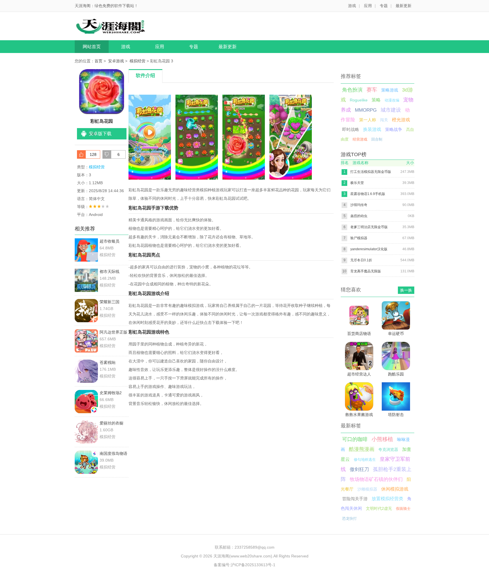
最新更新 (403, 5)
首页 (98, 61)
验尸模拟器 (358, 238)
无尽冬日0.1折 (361, 260)
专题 (384, 5)
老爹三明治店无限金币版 (369, 227)
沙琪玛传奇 (358, 205)
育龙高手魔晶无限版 (365, 271)
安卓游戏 (116, 61)
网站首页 (92, 46)
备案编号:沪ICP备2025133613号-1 (244, 565)
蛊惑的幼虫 (358, 216)
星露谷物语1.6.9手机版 (367, 194)
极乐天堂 (357, 183)
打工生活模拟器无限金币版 (370, 172)
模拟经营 (137, 61)
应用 (368, 5)
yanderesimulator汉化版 (368, 249)
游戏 (352, 5)
